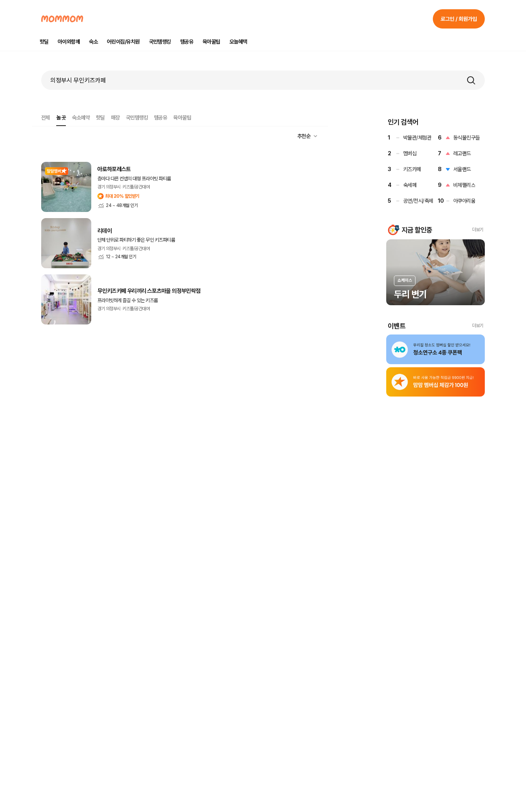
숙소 (93, 42)
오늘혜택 (238, 42)
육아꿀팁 (211, 42)
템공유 (186, 42)
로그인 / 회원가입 (459, 19)
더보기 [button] (477, 229)
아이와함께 (69, 42)
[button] (471, 80)
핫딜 (44, 42)
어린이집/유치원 (123, 42)
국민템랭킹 (160, 42)
